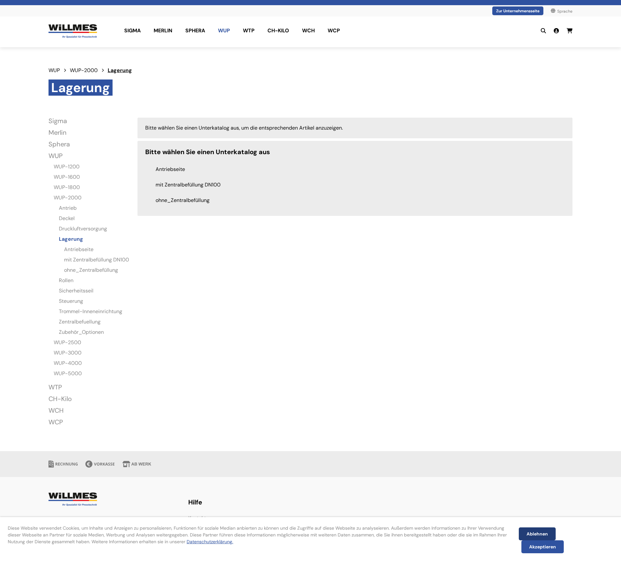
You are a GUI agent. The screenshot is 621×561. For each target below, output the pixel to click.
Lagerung (120, 70)
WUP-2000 (84, 70)
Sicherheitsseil (76, 290)
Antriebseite (78, 249)
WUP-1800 (67, 187)
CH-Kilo (60, 399)
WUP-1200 (67, 166)
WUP (54, 70)
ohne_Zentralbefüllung (91, 270)
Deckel (67, 218)
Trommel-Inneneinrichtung (90, 311)
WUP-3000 (68, 352)
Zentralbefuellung (80, 321)
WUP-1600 (67, 177)
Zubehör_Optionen (81, 332)
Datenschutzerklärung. (210, 542)
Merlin (57, 132)
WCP (56, 422)
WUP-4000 (68, 363)
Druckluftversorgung (83, 228)
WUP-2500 (67, 342)
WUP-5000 (68, 373)
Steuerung (71, 301)
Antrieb (68, 208)
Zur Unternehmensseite (517, 11)
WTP (55, 387)
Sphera (59, 144)
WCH (56, 410)
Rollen (66, 280)
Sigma (58, 121)
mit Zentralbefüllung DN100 (96, 259)
